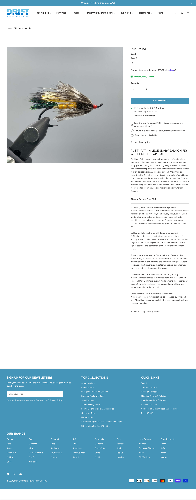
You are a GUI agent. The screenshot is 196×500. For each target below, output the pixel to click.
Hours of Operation (150, 392)
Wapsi (141, 453)
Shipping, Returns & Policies (153, 396)
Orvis (31, 439)
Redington (55, 448)
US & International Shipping (153, 400)
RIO (74, 439)
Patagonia (99, 439)
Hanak (163, 443)
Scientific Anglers (168, 439)
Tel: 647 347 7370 (149, 404)
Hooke (76, 443)
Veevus (120, 453)
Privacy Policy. (56, 400)
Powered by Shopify (38, 481)
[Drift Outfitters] (18, 13)
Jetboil (76, 457)
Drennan (54, 457)
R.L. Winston (56, 453)
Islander (142, 443)
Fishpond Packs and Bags (92, 396)
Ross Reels (77, 448)
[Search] (176, 13)
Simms (10, 439)
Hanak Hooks (87, 417)
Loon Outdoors (145, 439)
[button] (188, 13)
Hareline (120, 457)
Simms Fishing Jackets (91, 404)
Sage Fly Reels (87, 400)
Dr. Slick (98, 457)
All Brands (33, 462)
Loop (53, 443)
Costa (97, 453)
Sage (119, 439)
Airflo (163, 448)
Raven (9, 448)
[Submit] (59, 394)
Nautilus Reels (79, 453)
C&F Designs (144, 457)
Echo (9, 443)
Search (144, 383)
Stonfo (32, 457)
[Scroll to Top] (191, 486)
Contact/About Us (149, 387)
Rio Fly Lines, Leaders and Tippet (95, 426)
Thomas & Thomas (147, 448)
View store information (144, 116)
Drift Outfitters (21, 481)
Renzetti (120, 443)
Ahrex (163, 453)
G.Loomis (99, 443)
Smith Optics (100, 448)
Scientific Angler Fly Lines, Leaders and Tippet (101, 421)
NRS (31, 448)
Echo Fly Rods (87, 387)
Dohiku (10, 457)
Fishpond (55, 439)
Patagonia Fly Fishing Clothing (94, 392)
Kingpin (164, 457)
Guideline (33, 443)
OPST (9, 462)
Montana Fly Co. (36, 453)
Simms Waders (88, 383)
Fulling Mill (11, 453)
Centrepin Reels (88, 413)
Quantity (135, 83)
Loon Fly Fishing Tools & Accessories (97, 409)
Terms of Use (41, 400)
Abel (119, 448)
